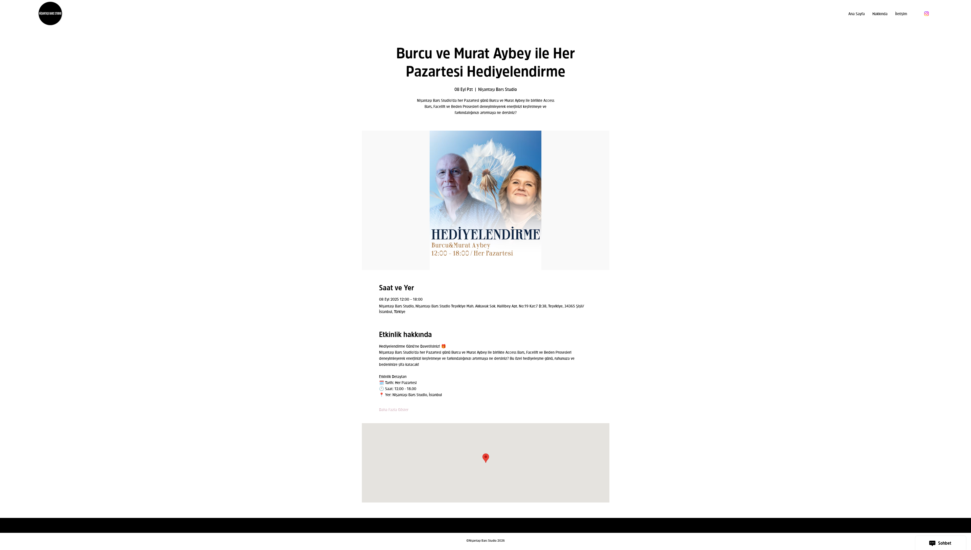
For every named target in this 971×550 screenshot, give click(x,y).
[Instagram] (926, 14)
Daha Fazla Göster (393, 410)
